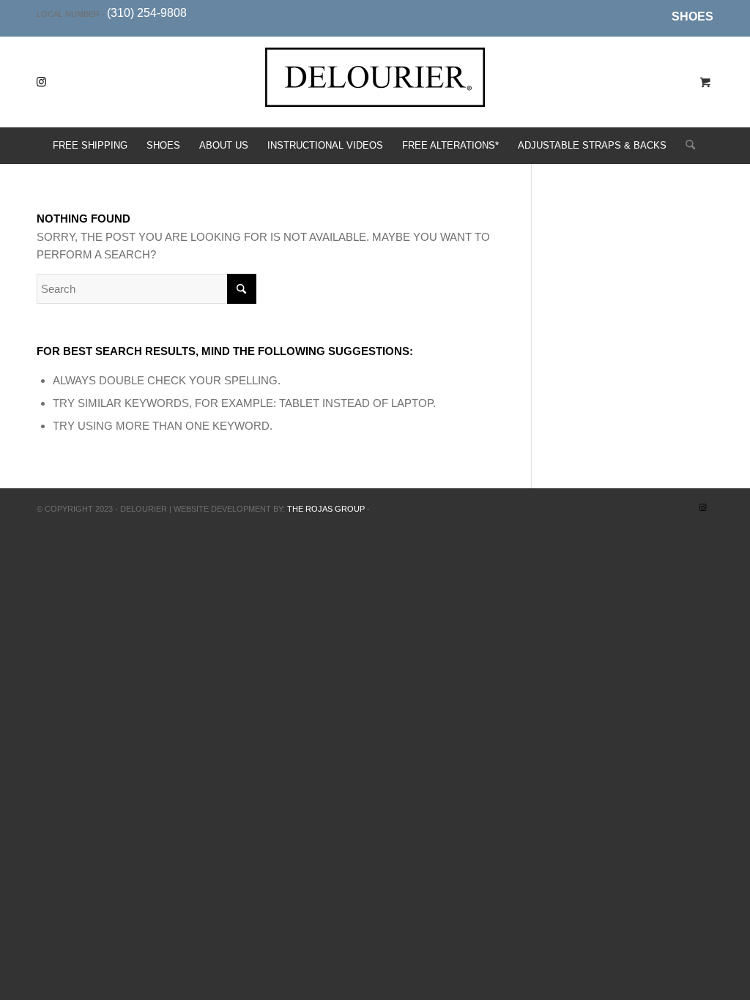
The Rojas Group (326, 508)
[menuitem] (688, 16)
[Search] (685, 145)
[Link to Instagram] (41, 82)
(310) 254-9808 (147, 13)
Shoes (692, 16)
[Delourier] (375, 93)
